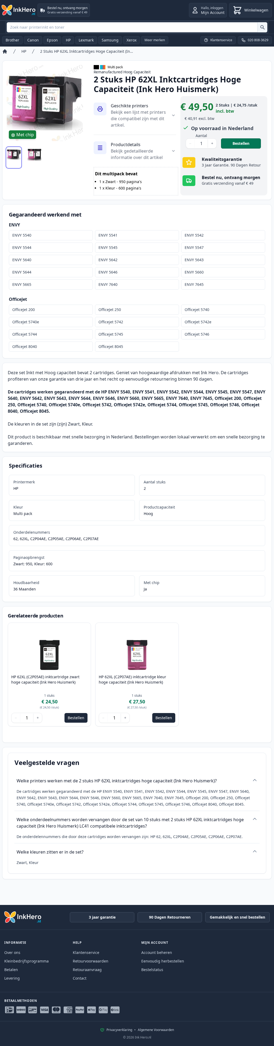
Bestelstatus (152, 969)
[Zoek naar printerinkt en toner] (262, 27)
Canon (33, 40)
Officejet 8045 (110, 346)
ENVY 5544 (21, 247)
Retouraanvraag (87, 969)
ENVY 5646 (107, 272)
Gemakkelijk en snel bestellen (237, 917)
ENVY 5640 (21, 259)
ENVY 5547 (194, 247)
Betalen (11, 969)
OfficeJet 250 (109, 309)
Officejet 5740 (197, 309)
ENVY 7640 (107, 284)
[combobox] (137, 27)
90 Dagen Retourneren (170, 917)
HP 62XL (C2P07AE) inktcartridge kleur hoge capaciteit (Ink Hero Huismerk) (132, 679)
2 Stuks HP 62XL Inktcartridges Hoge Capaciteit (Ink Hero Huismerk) (86, 51)
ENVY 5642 (107, 259)
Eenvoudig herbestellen (162, 961)
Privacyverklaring (119, 1030)
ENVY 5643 (194, 259)
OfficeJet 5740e (25, 321)
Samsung (110, 40)
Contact (79, 978)
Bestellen (247, 143)
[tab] (14, 157)
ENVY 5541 (107, 235)
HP (68, 40)
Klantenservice (86, 952)
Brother (12, 40)
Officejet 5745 (110, 334)
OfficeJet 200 (23, 309)
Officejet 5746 (197, 334)
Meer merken (154, 40)
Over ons (12, 952)
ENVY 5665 (21, 284)
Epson (52, 40)
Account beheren (156, 952)
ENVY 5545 (107, 247)
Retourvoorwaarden (90, 961)
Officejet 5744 (24, 334)
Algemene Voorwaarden (156, 1030)
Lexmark (86, 40)
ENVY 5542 (194, 235)
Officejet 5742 (110, 321)
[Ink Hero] (18, 10)
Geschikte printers (129, 106)
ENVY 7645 (194, 284)
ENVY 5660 (194, 272)
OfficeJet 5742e (198, 321)
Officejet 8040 (24, 346)
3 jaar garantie (102, 917)
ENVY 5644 (21, 272)
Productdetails (125, 144)
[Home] (4, 51)
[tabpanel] (45, 103)
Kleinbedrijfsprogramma (26, 961)
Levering (12, 978)
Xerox (131, 40)
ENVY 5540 (21, 235)
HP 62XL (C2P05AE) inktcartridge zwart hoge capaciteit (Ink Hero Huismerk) (45, 679)
